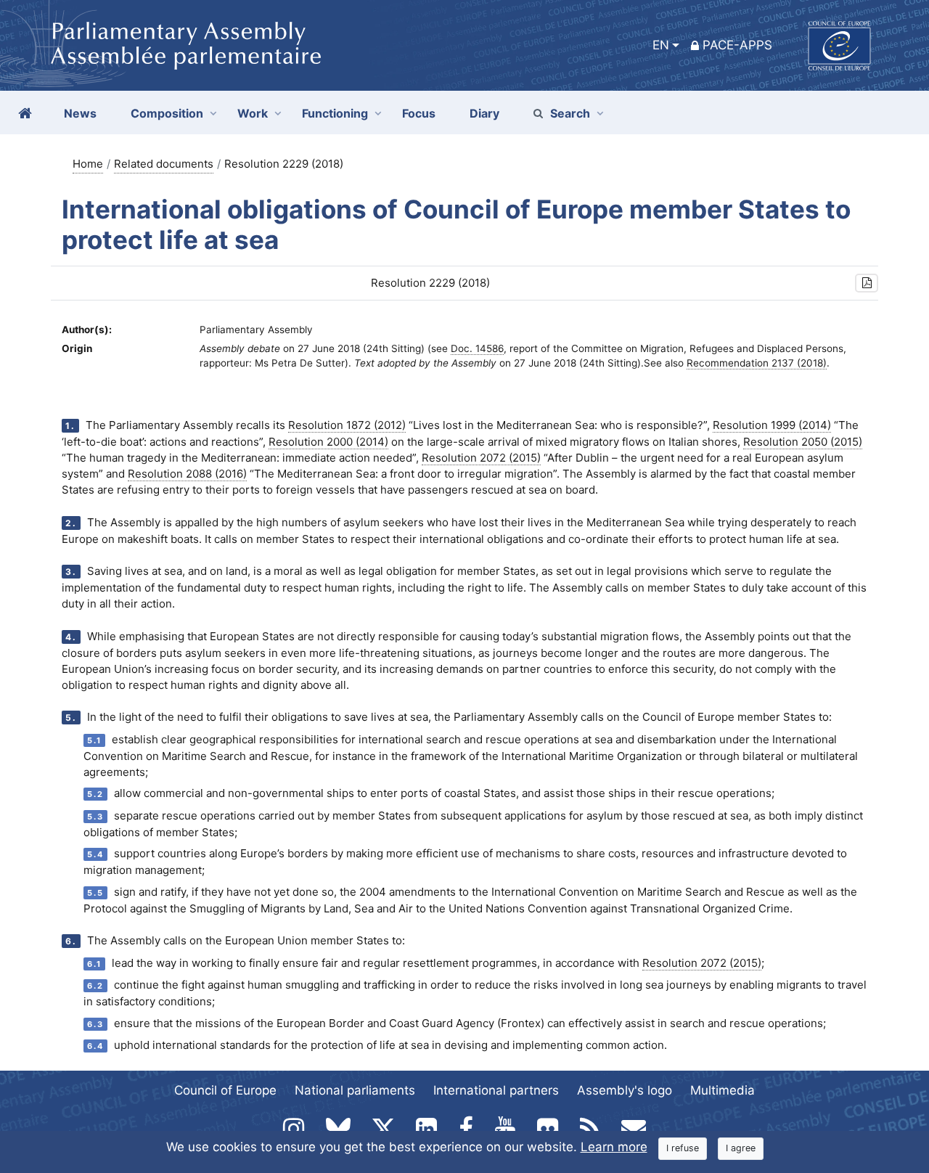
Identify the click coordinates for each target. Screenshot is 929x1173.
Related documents (163, 164)
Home (88, 164)
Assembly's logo (624, 1090)
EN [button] (660, 45)
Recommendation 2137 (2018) (757, 363)
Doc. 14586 (477, 348)
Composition (167, 113)
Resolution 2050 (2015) (802, 442)
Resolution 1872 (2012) (347, 425)
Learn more (614, 1147)
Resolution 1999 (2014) (772, 425)
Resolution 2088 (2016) (187, 474)
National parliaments (355, 1090)
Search (570, 113)
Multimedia (722, 1090)
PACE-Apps (737, 45)
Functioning (335, 113)
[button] (866, 283)
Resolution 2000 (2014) (328, 442)
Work (252, 113)
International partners (496, 1090)
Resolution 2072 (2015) (481, 458)
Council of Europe (225, 1090)
